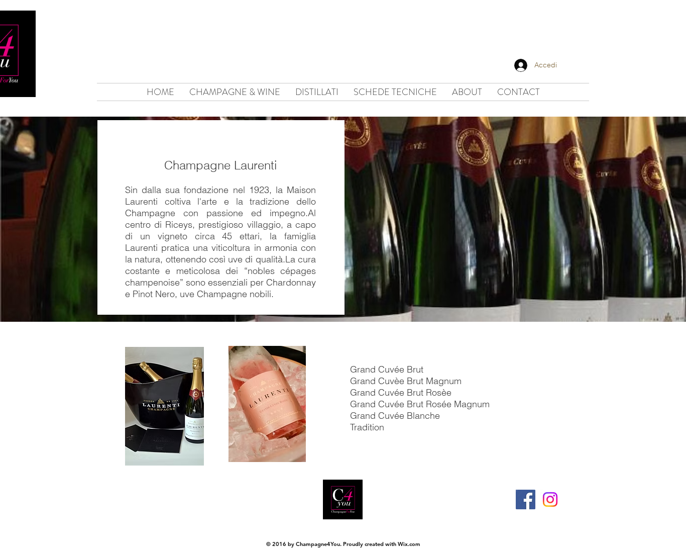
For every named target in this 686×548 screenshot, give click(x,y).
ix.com (411, 543)
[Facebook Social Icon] (525, 499)
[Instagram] (550, 499)
